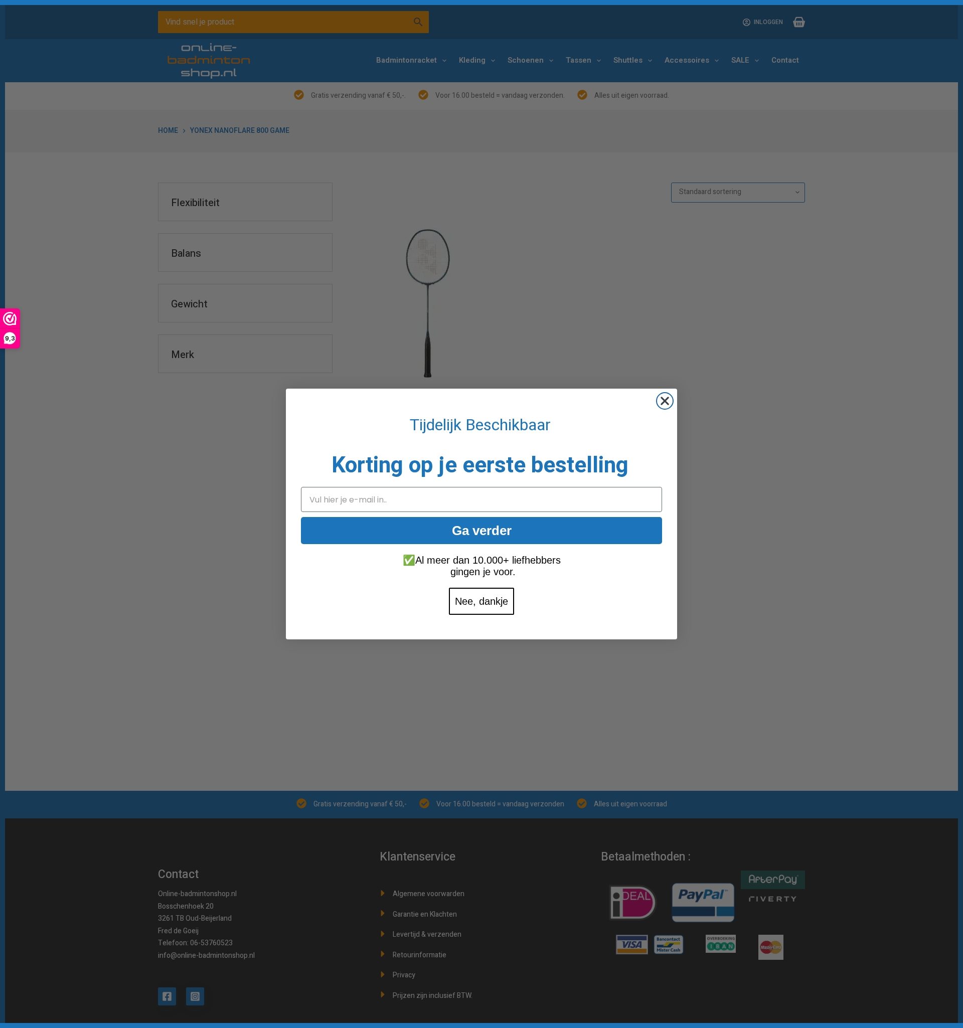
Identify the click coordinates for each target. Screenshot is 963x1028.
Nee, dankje (481, 601)
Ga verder (482, 530)
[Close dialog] (665, 401)
